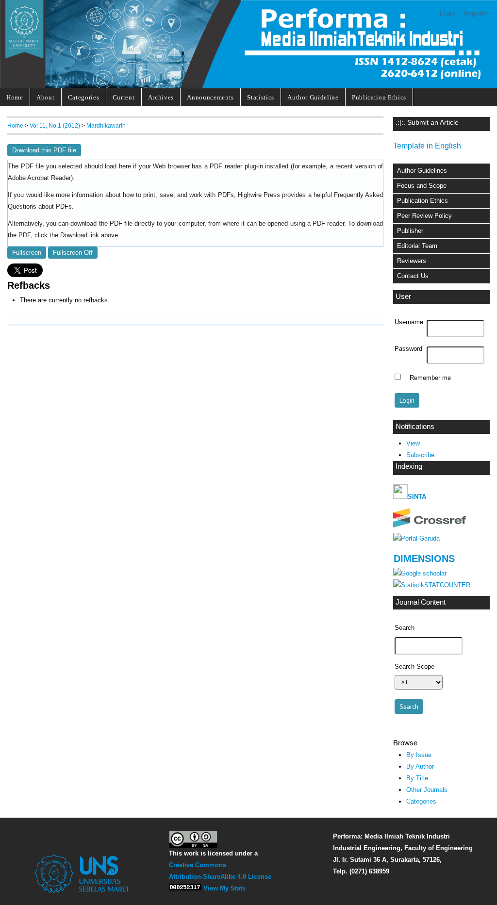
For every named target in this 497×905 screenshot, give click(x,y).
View (413, 443)
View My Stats (224, 888)
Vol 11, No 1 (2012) (55, 125)
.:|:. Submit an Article (427, 122)
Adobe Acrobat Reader (39, 178)
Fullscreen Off (73, 252)
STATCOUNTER (447, 585)
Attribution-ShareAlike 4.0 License (220, 876)
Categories (83, 97)
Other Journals (426, 789)
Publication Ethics (379, 97)
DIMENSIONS (424, 558)
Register (475, 13)
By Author (420, 766)
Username (409, 322)
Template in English (427, 146)
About (45, 97)
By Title (417, 778)
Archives (161, 97)
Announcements (210, 97)
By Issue (418, 754)
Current (124, 97)
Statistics (260, 97)
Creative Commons (197, 865)
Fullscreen (26, 252)
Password (408, 349)
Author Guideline (313, 97)
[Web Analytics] (185, 888)
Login (447, 13)
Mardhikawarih (106, 125)
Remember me (430, 378)
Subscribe (420, 455)
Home (14, 97)
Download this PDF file (44, 150)
